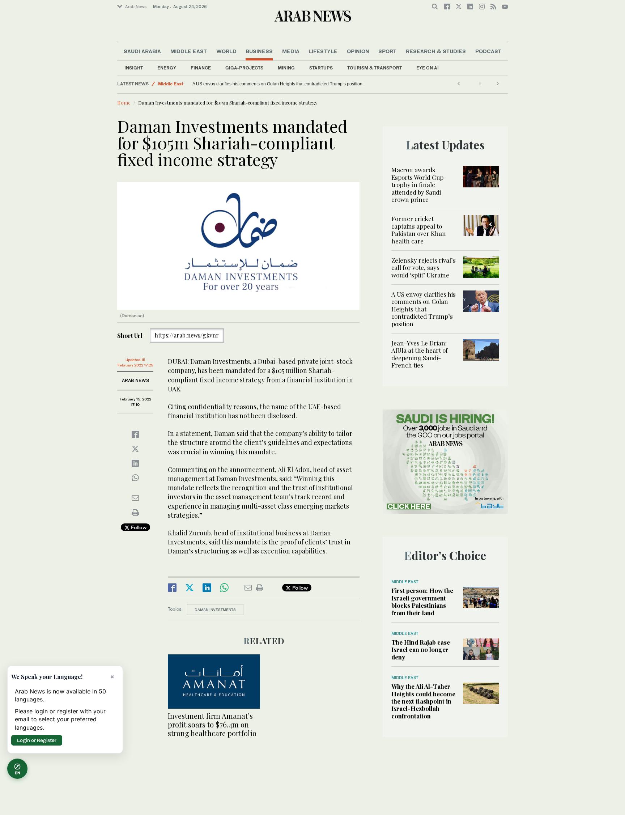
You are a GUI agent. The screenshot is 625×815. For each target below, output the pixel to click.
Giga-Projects (244, 68)
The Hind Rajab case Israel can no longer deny (420, 649)
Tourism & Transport (374, 68)
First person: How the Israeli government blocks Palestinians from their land (422, 601)
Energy (166, 68)
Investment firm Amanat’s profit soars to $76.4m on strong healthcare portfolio (212, 724)
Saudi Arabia (142, 51)
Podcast (488, 51)
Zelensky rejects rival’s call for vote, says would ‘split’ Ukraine (423, 267)
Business (259, 51)
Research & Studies (436, 51)
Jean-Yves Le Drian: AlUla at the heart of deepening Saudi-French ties (419, 354)
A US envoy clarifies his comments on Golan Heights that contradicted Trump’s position (277, 83)
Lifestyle (323, 51)
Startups (321, 68)
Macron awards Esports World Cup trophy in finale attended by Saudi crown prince (417, 184)
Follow (137, 527)
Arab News (135, 6)
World (226, 51)
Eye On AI (427, 68)
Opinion (358, 51)
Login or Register (36, 740)
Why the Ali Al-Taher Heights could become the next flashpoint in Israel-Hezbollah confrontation (423, 701)
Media (290, 51)
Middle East (188, 51)
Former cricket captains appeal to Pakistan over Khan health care (418, 230)
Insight (133, 68)
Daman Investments (215, 609)
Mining (286, 68)
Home (124, 102)
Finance (201, 68)
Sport (387, 51)
